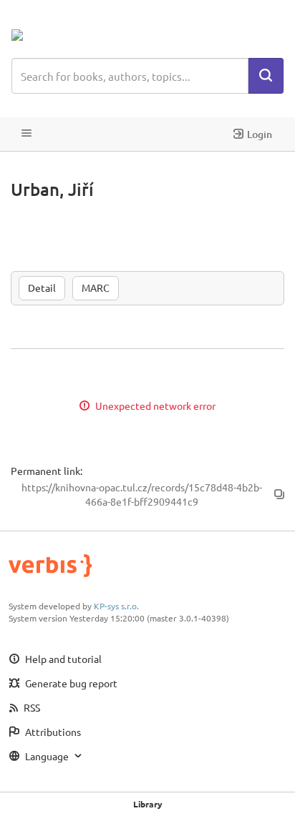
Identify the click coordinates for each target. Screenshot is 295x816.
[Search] (266, 76)
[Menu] (26, 134)
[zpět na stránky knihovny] (74, 35)
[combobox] (129, 76)
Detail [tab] (42, 287)
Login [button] (259, 134)
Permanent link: (46, 470)
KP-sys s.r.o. (116, 605)
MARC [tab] (96, 287)
